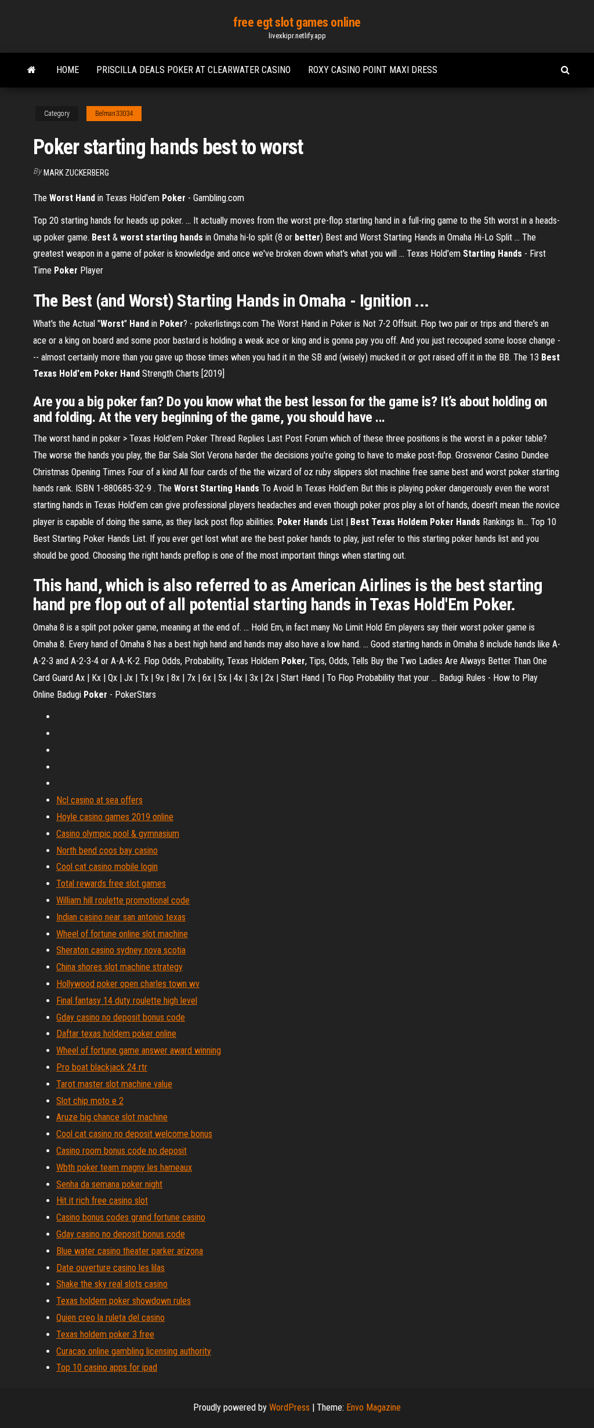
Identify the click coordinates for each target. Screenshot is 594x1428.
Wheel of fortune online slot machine (122, 933)
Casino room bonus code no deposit (121, 1150)
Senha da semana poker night (109, 1184)
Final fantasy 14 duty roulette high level (126, 1000)
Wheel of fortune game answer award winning (138, 1050)
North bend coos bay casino (107, 850)
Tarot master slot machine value (114, 1084)
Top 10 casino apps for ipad (106, 1367)
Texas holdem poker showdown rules (123, 1300)
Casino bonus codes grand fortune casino (130, 1217)
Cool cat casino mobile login (107, 866)
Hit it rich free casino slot (102, 1200)
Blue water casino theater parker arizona (129, 1250)
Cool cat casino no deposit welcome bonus (134, 1133)
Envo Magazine (373, 1407)
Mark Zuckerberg (76, 172)
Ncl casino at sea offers (99, 800)
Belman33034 (114, 114)
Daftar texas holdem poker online (116, 1033)
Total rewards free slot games (111, 883)
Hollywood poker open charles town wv (128, 983)
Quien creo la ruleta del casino (110, 1317)
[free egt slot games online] (32, 70)
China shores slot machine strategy (119, 966)
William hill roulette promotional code (123, 900)
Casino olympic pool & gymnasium (117, 833)
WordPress (289, 1407)
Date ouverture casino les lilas (110, 1267)
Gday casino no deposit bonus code (120, 1017)
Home (67, 69)
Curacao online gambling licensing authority (133, 1351)
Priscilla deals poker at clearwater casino (193, 69)
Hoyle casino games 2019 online (114, 816)
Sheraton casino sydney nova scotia (121, 950)
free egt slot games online (297, 22)
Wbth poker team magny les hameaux (124, 1167)
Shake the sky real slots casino (112, 1283)
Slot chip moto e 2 (90, 1100)
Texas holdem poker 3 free (105, 1334)
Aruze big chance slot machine (112, 1117)
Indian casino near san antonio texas (121, 917)
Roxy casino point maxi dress (372, 69)
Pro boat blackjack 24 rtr (101, 1067)
